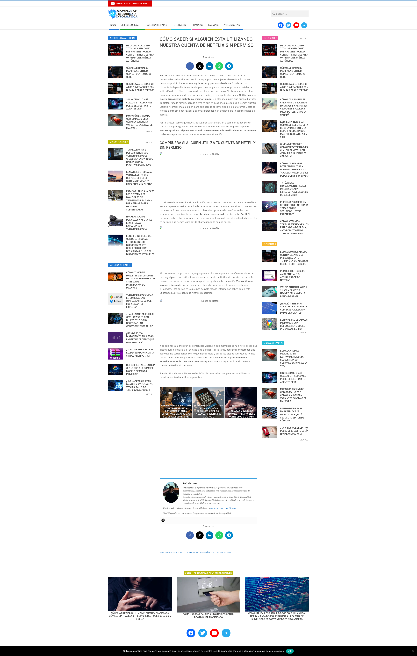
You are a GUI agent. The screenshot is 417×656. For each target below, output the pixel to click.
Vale (290, 651)
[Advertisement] (208, 448)
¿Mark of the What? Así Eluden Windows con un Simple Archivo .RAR (140, 352)
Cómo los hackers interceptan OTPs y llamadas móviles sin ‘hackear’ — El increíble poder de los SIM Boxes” (294, 169)
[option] (176, 402)
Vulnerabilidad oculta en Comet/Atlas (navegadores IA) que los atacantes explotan (139, 301)
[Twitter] (163, 520)
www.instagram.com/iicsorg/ (223, 508)
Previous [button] (157, 402)
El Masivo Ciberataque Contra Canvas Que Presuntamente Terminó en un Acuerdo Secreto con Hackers (294, 258)
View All (150, 131)
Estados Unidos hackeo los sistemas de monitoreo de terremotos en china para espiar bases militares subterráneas (140, 200)
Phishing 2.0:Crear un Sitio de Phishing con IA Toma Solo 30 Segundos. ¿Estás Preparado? (294, 208)
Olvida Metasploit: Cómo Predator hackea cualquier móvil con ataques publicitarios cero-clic (294, 150)
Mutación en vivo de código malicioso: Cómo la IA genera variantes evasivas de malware (139, 122)
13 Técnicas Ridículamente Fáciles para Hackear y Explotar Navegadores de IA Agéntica (294, 188)
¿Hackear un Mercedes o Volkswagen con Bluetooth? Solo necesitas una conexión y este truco (140, 320)
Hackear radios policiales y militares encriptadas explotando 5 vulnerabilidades (139, 222)
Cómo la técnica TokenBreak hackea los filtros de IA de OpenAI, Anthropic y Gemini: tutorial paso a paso (294, 227)
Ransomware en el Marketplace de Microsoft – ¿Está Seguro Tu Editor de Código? (292, 414)
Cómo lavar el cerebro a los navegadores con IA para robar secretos (140, 87)
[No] (413, 651)
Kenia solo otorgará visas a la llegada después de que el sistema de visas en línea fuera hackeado (139, 178)
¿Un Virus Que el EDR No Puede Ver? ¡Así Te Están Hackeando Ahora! (294, 430)
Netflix (227, 552)
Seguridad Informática (200, 552)
